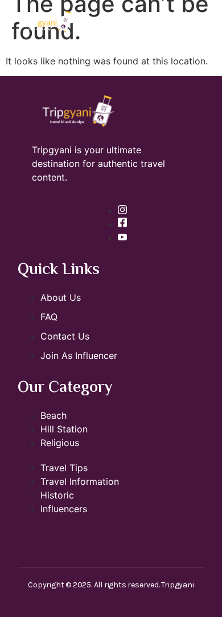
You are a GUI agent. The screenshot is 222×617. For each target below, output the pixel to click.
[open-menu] (209, 23)
